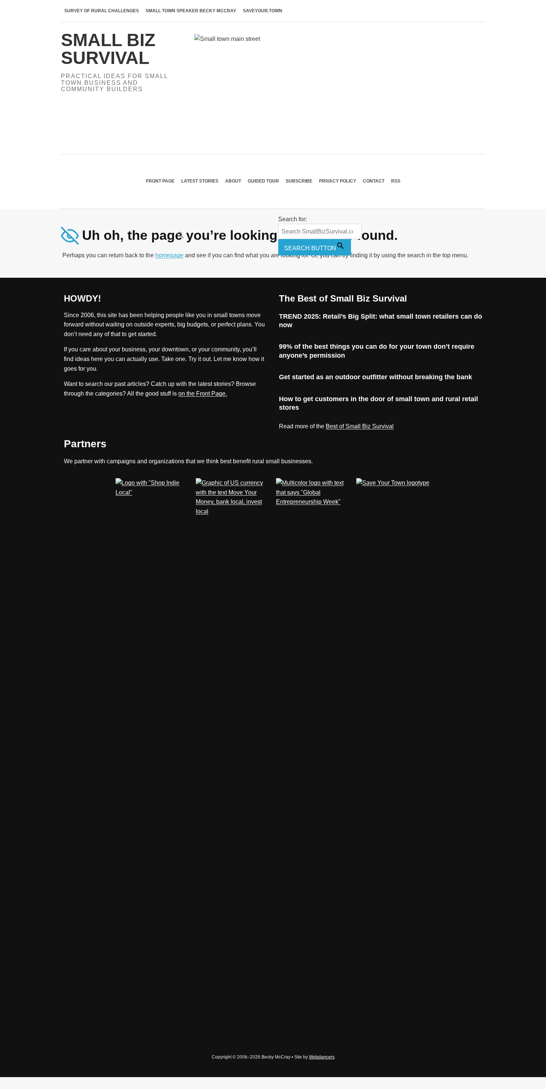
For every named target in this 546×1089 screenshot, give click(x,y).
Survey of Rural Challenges (101, 10)
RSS (395, 181)
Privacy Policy (337, 181)
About (233, 181)
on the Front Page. (202, 393)
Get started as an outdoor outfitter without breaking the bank (375, 377)
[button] (225, 235)
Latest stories (199, 181)
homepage (169, 255)
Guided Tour (263, 181)
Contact (373, 181)
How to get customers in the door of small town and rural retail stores (378, 403)
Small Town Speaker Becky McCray (191, 10)
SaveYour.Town (262, 10)
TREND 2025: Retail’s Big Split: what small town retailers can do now (380, 321)
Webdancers (322, 1057)
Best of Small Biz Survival (360, 426)
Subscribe (299, 181)
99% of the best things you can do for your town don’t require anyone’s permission (376, 351)
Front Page (160, 181)
